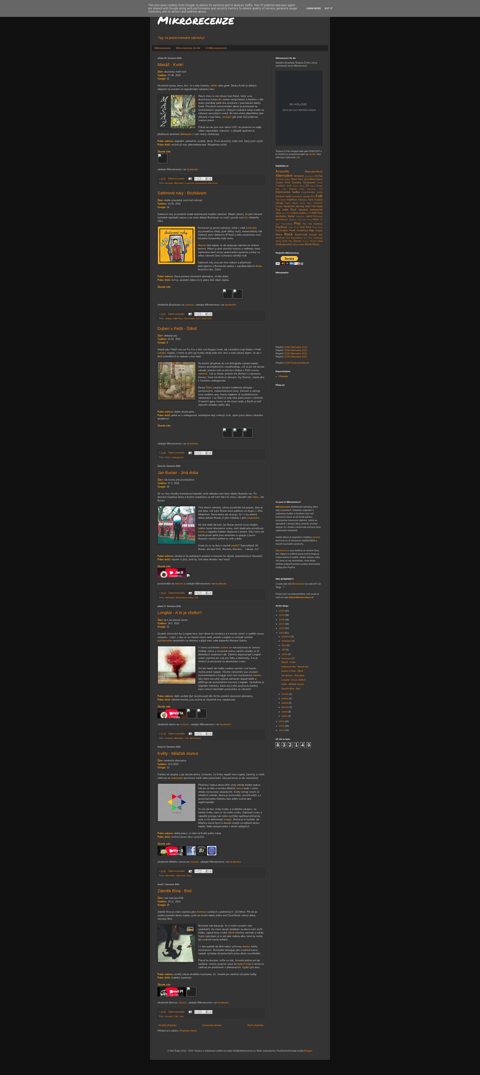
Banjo (294, 179)
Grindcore (317, 203)
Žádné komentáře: (176, 179)
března (285, 707)
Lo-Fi (308, 213)
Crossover (189, 183)
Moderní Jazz (295, 220)
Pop (297, 223)
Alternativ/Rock (313, 171)
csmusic (189, 304)
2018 (282, 619)
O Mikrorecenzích (216, 47)
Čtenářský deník (284, 186)
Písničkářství (286, 224)
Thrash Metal (316, 241)
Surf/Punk (318, 238)
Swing (278, 241)
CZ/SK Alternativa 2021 (295, 353)
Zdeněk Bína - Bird (174, 890)
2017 (282, 624)
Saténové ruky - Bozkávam (182, 193)
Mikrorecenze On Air (188, 47)
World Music (195, 738)
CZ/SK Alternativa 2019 (295, 347)
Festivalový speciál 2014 (303, 196)
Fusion (318, 199)
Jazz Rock (286, 213)
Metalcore (300, 216)
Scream (313, 234)
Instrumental (201, 183)
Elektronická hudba (184, 597)
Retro (279, 234)
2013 (282, 726)
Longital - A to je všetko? (180, 612)
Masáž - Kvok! (170, 64)
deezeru (179, 583)
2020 (282, 611)
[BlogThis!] (200, 179)
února (285, 711)
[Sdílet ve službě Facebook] (207, 179)
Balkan (288, 179)
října (284, 645)
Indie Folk (310, 206)
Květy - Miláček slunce (178, 753)
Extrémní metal (283, 196)
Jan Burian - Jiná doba (178, 472)
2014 (282, 721)
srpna (285, 654)
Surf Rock (307, 238)
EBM (302, 189)
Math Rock (213, 183)
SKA (320, 235)
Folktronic (302, 200)
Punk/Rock (302, 230)
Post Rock (305, 227)
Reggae (318, 230)
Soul (288, 238)
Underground (177, 457)
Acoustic (169, 183)
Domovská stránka (211, 1025)
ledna (285, 716)
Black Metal (303, 179)
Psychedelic (189, 318)
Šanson (297, 241)
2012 (282, 730)
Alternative (179, 183)
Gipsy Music (291, 203)
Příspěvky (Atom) (188, 1030)
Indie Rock (178, 318)
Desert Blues (298, 186)
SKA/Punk (280, 238)
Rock (198, 318)
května (285, 698)
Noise (316, 219)
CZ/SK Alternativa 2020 (295, 350)
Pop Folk (307, 224)
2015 (282, 633)
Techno (305, 241)
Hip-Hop (300, 206)
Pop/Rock (281, 226)
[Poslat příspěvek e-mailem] (190, 179)
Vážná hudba (298, 244)
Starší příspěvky (255, 1025)
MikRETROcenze (314, 216)
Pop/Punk (318, 224)
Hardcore (289, 206)
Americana (309, 176)
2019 (282, 615)
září (284, 649)
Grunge (279, 206)
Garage (279, 203)
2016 (282, 628)
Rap (311, 230)
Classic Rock (283, 182)
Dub (284, 189)
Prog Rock (317, 227)
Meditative (281, 216)
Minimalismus (282, 219)
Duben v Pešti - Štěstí (177, 328)
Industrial (303, 209)
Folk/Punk (292, 200)
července (287, 658)
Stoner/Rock (296, 238)
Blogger (308, 1051)
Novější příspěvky (167, 1025)
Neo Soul (307, 220)
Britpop (168, 318)
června (285, 694)
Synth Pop (287, 241)
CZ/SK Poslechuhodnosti (296, 363)
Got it (329, 8)
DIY (307, 185)
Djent (313, 186)
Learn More (313, 8)
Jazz (181, 1016)
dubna (285, 703)
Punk (292, 230)
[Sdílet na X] (203, 179)
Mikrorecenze (196, 20)
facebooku (192, 169)
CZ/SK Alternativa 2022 (295, 356)
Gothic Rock (305, 203)
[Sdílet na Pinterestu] (210, 179)
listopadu (287, 641)
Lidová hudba (298, 213)
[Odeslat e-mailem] (196, 179)
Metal (291, 216)
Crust (319, 182)
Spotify (312, 154)
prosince (286, 636)
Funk (310, 200)
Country (296, 182)
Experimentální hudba (312, 192)
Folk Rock (281, 200)
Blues (312, 179)
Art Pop (319, 176)
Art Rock (280, 179)
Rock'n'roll (206, 318)
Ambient (299, 175)
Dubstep (293, 189)
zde (298, 157)
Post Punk (294, 227)
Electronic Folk (314, 189)
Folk (196, 597)
